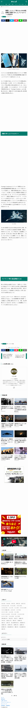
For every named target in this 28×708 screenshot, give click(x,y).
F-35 (13, 603)
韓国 (3, 629)
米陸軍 (16, 624)
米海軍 (4, 624)
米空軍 (10, 624)
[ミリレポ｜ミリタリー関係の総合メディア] (14, 1)
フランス (13, 614)
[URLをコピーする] (25, 20)
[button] (3, 20)
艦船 (16, 626)
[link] (14, 388)
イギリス (19, 605)
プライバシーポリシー (6, 702)
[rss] (16, 695)
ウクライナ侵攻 (11, 343)
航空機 (4, 626)
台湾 (3, 620)
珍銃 (3, 622)
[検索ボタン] (26, 1)
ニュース (4, 16)
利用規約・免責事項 (5, 705)
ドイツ (16, 612)
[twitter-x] (13, 695)
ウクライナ (23, 607)
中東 (15, 618)
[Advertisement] (14, 36)
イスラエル (4, 607)
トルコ (11, 612)
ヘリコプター (21, 614)
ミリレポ (14, 376)
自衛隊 (22, 624)
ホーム (2, 697)
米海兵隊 (22, 622)
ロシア (17, 616)
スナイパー (4, 612)
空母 (8, 622)
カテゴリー (3, 637)
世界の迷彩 (4, 618)
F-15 (3, 603)
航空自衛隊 (10, 626)
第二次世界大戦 (14, 622)
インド (16, 607)
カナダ (13, 609)
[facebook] (11, 695)
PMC (18, 603)
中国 (11, 618)
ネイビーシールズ (6, 614)
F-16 (8, 603)
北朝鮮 (21, 618)
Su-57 (23, 603)
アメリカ (12, 605)
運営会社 (3, 699)
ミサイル (11, 616)
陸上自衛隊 (22, 626)
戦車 (14, 620)
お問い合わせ (4, 700)
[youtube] (14, 695)
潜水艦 (20, 620)
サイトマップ (4, 703)
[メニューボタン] (1, 1)
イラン (11, 607)
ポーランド (4, 616)
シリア (18, 609)
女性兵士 (8, 620)
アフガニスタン (5, 605)
